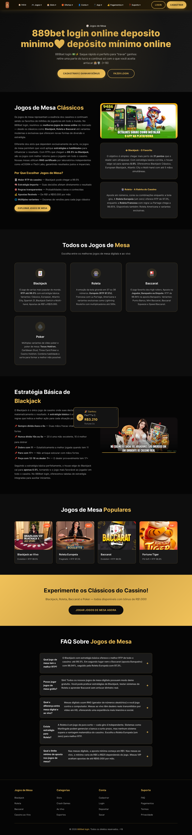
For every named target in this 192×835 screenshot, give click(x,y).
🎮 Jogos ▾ (37, 5)
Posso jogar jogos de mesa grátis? (91, 684)
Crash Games (63, 803)
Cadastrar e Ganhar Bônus (81, 73)
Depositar (104, 809)
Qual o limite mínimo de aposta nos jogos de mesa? (92, 756)
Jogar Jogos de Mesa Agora (96, 610)
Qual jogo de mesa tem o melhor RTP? (92, 662)
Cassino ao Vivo (22, 814)
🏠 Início (22, 5)
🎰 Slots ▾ (51, 5)
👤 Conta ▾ (83, 5)
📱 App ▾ (98, 5)
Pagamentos (147, 803)
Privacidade (147, 814)
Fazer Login (121, 73)
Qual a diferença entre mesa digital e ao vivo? (92, 707)
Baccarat (19, 809)
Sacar (102, 814)
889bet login (83, 829)
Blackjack (19, 797)
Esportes (61, 814)
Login (158, 5)
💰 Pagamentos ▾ (115, 5)
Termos (145, 809)
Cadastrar (176, 5)
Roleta (17, 803)
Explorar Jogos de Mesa (32, 208)
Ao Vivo (60, 809)
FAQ (143, 797)
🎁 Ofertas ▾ (67, 5)
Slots (59, 797)
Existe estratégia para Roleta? (92, 731)
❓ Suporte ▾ (134, 5)
